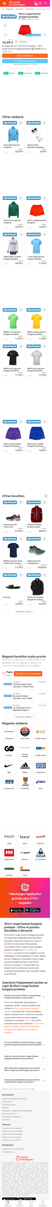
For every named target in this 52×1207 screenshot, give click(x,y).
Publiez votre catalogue (11, 1117)
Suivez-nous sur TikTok (11, 1140)
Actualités (6, 1120)
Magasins (10, 9)
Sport (27, 1020)
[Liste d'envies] (40, 3)
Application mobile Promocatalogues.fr (17, 1111)
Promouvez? (7, 1102)
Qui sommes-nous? (9, 1114)
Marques (5, 1108)
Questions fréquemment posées (14, 1099)
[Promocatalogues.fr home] (17, 3)
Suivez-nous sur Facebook (12, 1131)
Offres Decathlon (13, 496)
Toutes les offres (8, 1105)
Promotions (30, 9)
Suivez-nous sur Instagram (12, 1134)
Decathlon (20, 9)
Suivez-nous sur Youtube (11, 1137)
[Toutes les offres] (46, 496)
